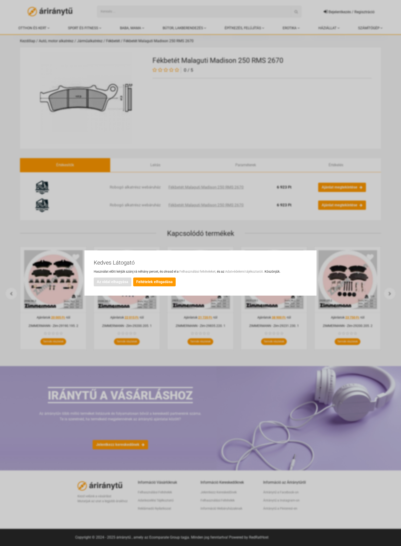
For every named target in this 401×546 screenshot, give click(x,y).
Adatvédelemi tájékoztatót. (245, 271)
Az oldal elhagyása (112, 282)
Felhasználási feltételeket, (198, 271)
